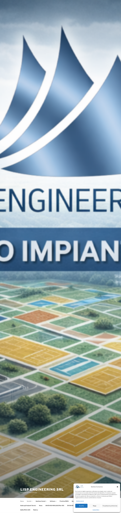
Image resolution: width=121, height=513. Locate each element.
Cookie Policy (96, 509)
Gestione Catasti (41, 501)
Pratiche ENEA (64, 501)
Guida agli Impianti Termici (28, 505)
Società (29, 501)
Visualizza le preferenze (109, 506)
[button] (117, 487)
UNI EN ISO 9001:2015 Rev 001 (54, 505)
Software (52, 501)
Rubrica (35, 510)
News (40, 505)
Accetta (81, 506)
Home (22, 501)
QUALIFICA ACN (25, 510)
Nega (94, 506)
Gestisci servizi (80, 501)
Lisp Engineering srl (42, 489)
